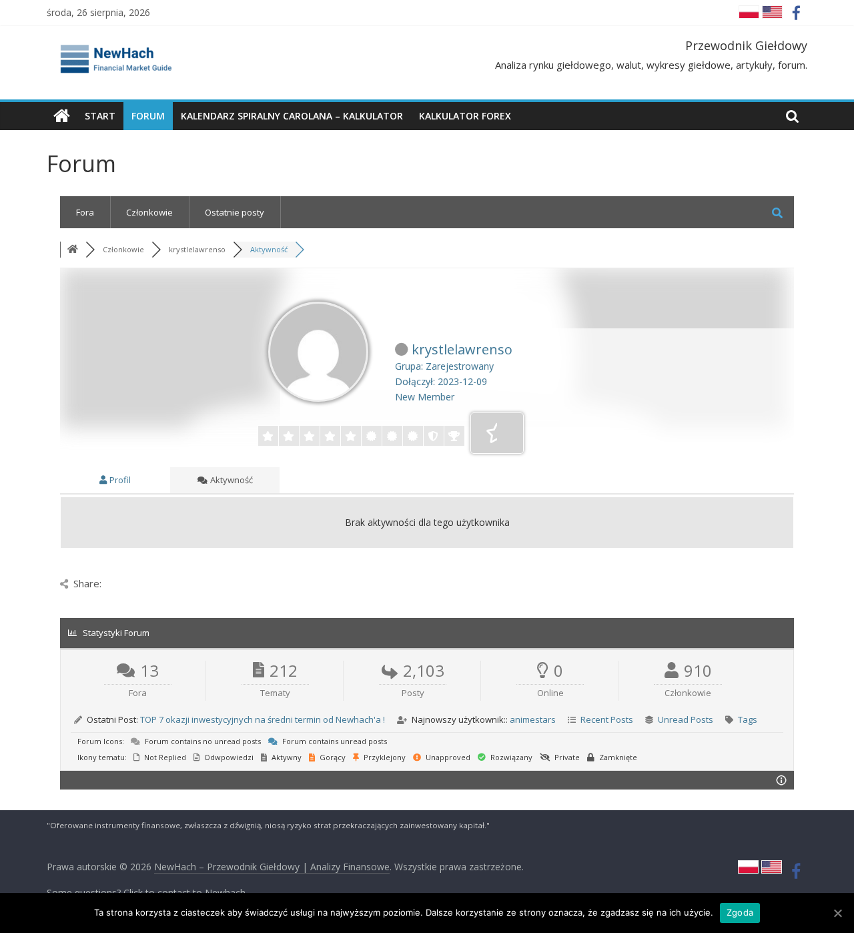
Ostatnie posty (234, 212)
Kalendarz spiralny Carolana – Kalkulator (292, 115)
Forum (148, 115)
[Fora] (72, 249)
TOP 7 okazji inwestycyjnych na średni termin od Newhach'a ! (262, 719)
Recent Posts (606, 719)
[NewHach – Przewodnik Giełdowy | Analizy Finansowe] (62, 116)
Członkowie (149, 212)
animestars (533, 719)
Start (100, 115)
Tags (747, 719)
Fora (85, 212)
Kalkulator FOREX (465, 115)
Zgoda (740, 912)
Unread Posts (685, 719)
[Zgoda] (837, 913)
